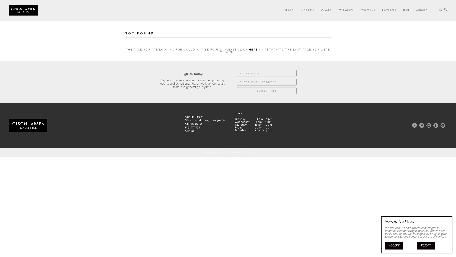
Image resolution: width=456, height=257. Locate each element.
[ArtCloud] (415, 125)
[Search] (445, 9)
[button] (289, 9)
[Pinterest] (422, 125)
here (253, 49)
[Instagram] (429, 125)
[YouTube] (443, 125)
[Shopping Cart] (440, 9)
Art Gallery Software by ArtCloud (236, 152)
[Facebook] (436, 125)
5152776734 (192, 127)
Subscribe (266, 90)
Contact (190, 131)
